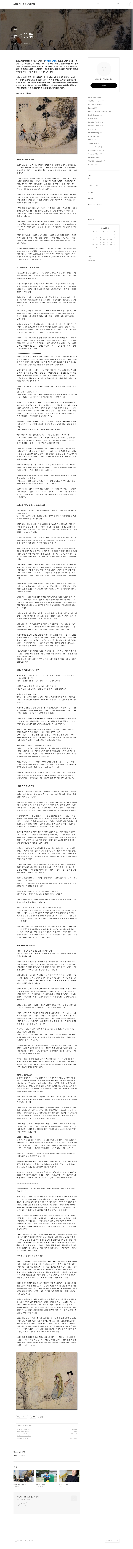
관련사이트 (109, 1541)
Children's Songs (95, 133)
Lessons (92, 108)
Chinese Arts (94, 157)
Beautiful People (95, 122)
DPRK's (92, 140)
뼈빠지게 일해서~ (22, 1431)
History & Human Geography (99, 111)
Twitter (99, 205)
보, (89, 178)
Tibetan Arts (94, 143)
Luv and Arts (94, 118)
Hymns (92, 129)
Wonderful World (95, 126)
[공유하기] (23, 1417)
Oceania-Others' (95, 154)
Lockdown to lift (21, 1438)
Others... (19, 1425)
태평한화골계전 (50, 61)
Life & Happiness (95, 115)
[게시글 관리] (26, 1417)
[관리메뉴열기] (129, 3)
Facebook (91, 205)
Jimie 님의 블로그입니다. (24, 1499)
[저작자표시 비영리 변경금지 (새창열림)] (40, 1417)
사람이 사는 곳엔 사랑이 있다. (25, 4)
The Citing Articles (96, 161)
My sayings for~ (95, 104)
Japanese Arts (95, 147)
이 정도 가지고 (21, 1433)
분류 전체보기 (94, 97)
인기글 (96, 186)
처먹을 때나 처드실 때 (23, 1429)
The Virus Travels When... (24, 1436)
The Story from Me (96, 101)
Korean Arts (94, 136)
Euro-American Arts (96, 150)
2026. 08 (104, 228)
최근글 (90, 186)
